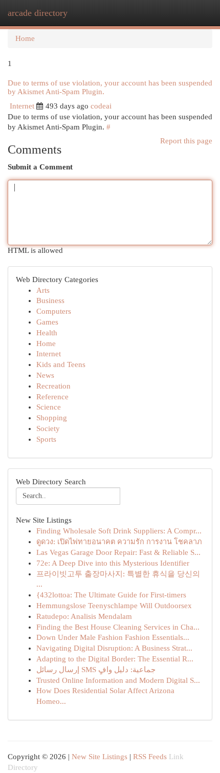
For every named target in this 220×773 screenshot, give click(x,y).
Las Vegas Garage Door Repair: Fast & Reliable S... (118, 552)
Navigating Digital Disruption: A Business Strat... (114, 648)
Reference (52, 397)
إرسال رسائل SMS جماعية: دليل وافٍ (96, 669)
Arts (43, 290)
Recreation (53, 386)
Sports (46, 439)
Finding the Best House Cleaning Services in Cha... (118, 627)
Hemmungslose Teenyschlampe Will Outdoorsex (114, 606)
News (45, 375)
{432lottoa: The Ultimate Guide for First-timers (111, 595)
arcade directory (38, 13)
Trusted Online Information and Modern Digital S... (118, 680)
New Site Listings (99, 757)
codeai (101, 106)
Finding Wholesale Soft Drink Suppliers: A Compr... (119, 531)
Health (46, 333)
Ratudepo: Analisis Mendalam (84, 616)
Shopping (51, 418)
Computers (53, 311)
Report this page (186, 141)
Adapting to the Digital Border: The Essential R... (114, 659)
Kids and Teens (60, 364)
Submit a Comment (40, 167)
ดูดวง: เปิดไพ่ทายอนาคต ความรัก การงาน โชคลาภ (119, 542)
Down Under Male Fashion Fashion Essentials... (112, 637)
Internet (22, 106)
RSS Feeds (150, 757)
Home (25, 38)
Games (47, 322)
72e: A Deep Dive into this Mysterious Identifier (112, 563)
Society (48, 428)
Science (48, 407)
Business (50, 300)
